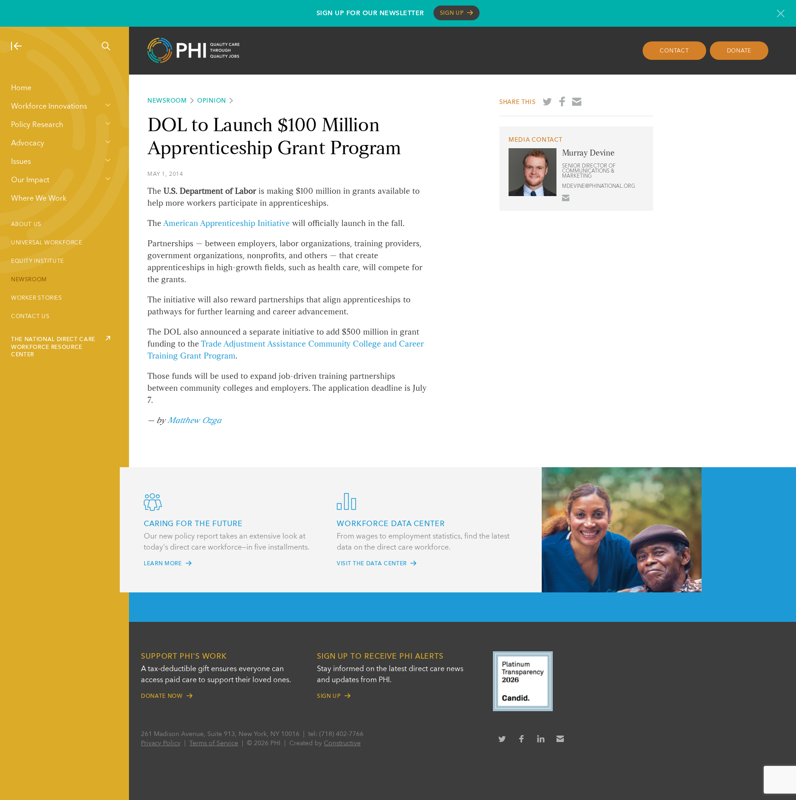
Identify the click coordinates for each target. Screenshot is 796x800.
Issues (21, 162)
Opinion (211, 101)
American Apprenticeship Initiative (226, 224)
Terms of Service (213, 743)
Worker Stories (36, 298)
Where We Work (38, 199)
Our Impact (30, 180)
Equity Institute (37, 261)
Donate (739, 51)
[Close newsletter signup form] (780, 13)
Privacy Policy (161, 743)
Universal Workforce (46, 243)
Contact (674, 51)
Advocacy (27, 143)
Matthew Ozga (194, 421)
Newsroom (29, 280)
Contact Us (30, 316)
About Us (26, 224)
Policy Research (37, 125)
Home (21, 88)
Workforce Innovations (49, 106)
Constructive (342, 743)
